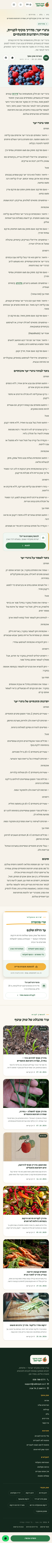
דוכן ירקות (30, 1493)
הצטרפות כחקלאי (42, 1462)
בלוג (40, 14)
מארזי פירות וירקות (17, 1505)
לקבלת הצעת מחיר (27, 995)
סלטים (19, 283)
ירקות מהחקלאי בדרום (38, 1505)
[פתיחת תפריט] (14, 4)
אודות (46, 1400)
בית (47, 14)
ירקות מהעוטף (23, 1499)
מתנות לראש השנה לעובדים (38, 1445)
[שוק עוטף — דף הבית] (42, 4)
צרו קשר (45, 1423)
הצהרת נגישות (18, 1527)
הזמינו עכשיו (30, 1538)
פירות (15, 94)
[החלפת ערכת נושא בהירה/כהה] (20, 4)
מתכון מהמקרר (41, 1511)
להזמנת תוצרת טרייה (20, 967)
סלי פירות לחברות (42, 1436)
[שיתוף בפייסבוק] (6, 58)
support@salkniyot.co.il (35, 1384)
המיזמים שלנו (43, 1405)
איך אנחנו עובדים (42, 1471)
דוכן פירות (43, 1493)
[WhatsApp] (5, 1538)
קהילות (46, 1409)
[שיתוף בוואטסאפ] (12, 58)
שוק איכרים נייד (40, 1499)
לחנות (18, 546)
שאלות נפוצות (43, 1476)
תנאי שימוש (44, 1527)
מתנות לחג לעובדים (41, 1440)
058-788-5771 (39, 1379)
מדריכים (32, 14)
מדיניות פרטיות (32, 1527)
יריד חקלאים (15, 1493)
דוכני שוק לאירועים (41, 1449)
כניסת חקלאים (43, 1467)
